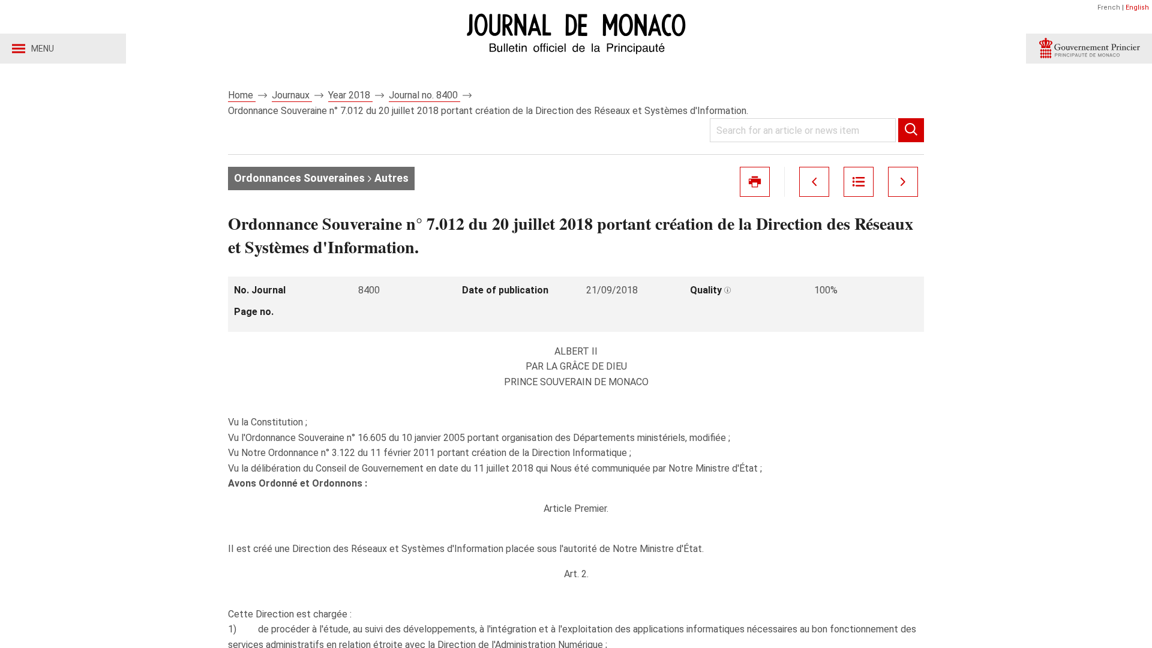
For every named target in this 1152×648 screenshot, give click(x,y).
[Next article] (903, 182)
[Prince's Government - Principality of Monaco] (1089, 49)
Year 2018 (350, 95)
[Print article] (755, 182)
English (1137, 7)
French (1108, 7)
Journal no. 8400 (424, 95)
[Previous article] (814, 182)
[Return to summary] (859, 182)
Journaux (292, 95)
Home (242, 95)
